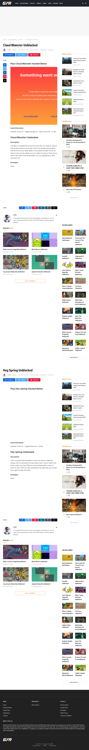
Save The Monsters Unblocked (78, 318)
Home (16, 3)
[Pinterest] (5, 76)
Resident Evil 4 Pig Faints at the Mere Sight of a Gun (78, 72)
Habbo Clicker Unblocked (66, 301)
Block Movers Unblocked (39, 249)
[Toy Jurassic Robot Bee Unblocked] (16, 262)
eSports (32, 3)
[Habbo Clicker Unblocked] (67, 295)
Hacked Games (24, 3)
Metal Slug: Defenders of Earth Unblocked (80, 302)
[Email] (5, 80)
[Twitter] (5, 69)
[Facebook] (5, 65)
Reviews (55, 3)
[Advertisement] (44, 21)
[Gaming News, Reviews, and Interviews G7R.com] (7, 3)
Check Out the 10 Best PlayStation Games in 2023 (79, 61)
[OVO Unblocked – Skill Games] (67, 233)
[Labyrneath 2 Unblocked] (80, 251)
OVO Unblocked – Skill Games (67, 239)
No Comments (35, 50)
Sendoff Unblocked (65, 257)
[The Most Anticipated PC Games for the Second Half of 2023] (74, 131)
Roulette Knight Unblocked (67, 317)
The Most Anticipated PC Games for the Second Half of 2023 (75, 142)
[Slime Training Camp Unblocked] (67, 281)
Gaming (39, 3)
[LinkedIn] (5, 72)
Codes (50, 3)
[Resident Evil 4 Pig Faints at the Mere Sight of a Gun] (67, 72)
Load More (73, 357)
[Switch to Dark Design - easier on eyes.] (83, 3)
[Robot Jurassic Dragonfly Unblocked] (16, 240)
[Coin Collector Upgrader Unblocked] (67, 265)
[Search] (85, 3)
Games (44, 3)
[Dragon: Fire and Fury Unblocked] (80, 327)
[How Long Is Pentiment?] (74, 180)
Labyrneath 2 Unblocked (79, 257)
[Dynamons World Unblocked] (67, 343)
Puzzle (14, 50)
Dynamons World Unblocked (67, 349)
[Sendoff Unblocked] (67, 251)
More (61, 3)
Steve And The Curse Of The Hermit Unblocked (80, 241)
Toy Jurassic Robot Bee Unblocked (14, 272)
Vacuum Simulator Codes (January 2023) (79, 91)
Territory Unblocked (78, 287)
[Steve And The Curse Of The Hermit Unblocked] (80, 233)
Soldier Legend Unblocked (80, 349)
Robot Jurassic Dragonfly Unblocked (14, 249)
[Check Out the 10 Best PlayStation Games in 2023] (67, 60)
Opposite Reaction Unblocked (41, 272)
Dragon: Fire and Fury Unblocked (80, 333)
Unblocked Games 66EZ (78, 101)
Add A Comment (30, 281)
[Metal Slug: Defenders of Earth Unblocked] (80, 295)
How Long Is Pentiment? (74, 189)
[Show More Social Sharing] (42, 54)
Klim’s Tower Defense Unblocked (79, 272)
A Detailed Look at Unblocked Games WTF (78, 111)
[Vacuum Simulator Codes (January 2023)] (67, 92)
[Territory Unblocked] (80, 281)
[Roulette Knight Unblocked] (67, 311)
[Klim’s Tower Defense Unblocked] (80, 265)
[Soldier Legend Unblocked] (80, 343)
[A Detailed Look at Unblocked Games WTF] (67, 111)
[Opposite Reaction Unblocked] (44, 262)
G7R (9, 50)
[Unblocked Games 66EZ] (67, 101)
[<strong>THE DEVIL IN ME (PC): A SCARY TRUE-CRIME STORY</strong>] (74, 156)
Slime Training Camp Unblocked (67, 287)
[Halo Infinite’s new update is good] (67, 83)
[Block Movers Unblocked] (44, 240)
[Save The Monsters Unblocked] (80, 311)
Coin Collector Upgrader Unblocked (66, 272)
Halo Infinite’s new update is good (78, 82)
